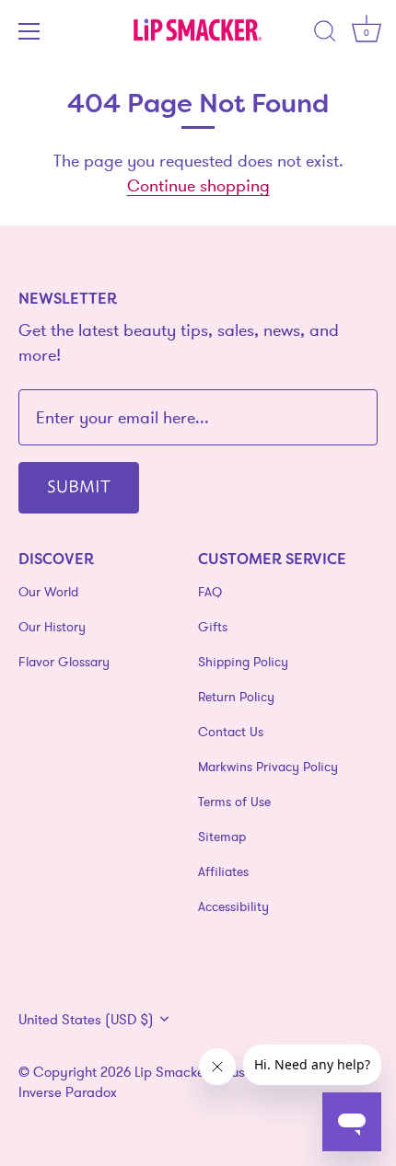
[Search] (325, 34)
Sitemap (222, 836)
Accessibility (233, 906)
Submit (79, 485)
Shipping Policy (243, 661)
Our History (52, 626)
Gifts (212, 626)
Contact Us (230, 731)
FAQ (210, 591)
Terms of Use (234, 801)
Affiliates (223, 871)
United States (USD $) (86, 1019)
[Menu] (29, 31)
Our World (48, 591)
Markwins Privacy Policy (268, 766)
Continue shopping (198, 185)
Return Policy (236, 696)
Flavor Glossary (64, 661)
